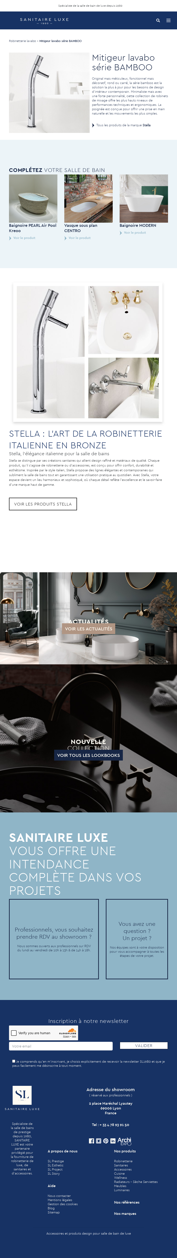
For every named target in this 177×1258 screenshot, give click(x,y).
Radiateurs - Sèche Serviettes (136, 1182)
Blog (51, 1208)
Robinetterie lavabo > (23, 41)
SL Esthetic (56, 1165)
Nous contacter (59, 1196)
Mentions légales (60, 1200)
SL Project (55, 1169)
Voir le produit (24, 238)
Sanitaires (121, 1165)
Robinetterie (123, 1161)
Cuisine (119, 1173)
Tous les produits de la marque (123, 125)
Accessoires (123, 1169)
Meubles (120, 1186)
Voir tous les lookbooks (88, 755)
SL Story (54, 1173)
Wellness (120, 1178)
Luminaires (122, 1190)
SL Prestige (56, 1161)
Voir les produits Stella (43, 504)
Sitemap (54, 1212)
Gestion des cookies (63, 1204)
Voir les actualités (88, 629)
